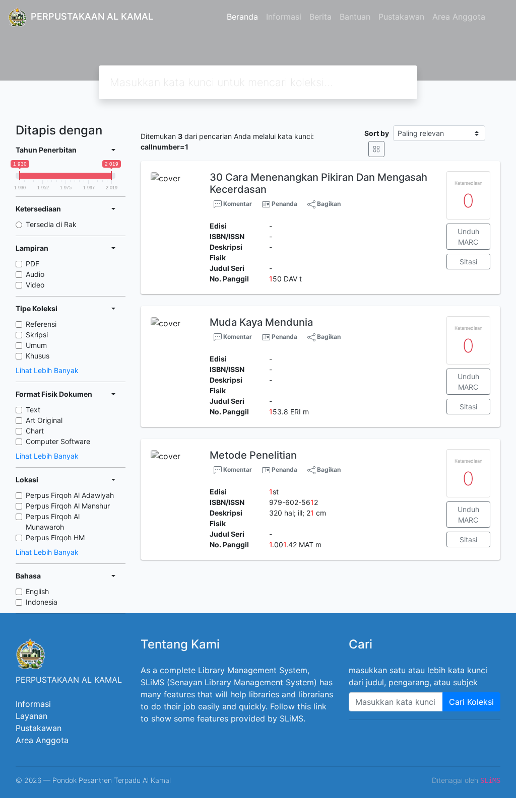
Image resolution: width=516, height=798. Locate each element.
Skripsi (37, 334)
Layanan (31, 716)
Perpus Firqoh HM (55, 537)
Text (33, 409)
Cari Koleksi (471, 702)
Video (35, 284)
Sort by (376, 133)
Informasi (283, 17)
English (37, 591)
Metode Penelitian (253, 455)
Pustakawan (401, 17)
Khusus (37, 355)
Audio (35, 274)
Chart (35, 430)
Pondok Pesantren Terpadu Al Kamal (111, 780)
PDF (32, 263)
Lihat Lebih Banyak (47, 370)
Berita (320, 17)
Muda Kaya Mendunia (261, 322)
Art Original (44, 420)
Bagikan (328, 203)
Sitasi (468, 261)
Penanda (284, 203)
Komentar (237, 203)
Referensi (41, 324)
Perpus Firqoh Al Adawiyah (70, 495)
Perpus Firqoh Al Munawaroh (53, 521)
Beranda (242, 17)
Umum (36, 345)
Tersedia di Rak (51, 224)
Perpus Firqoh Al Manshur (68, 505)
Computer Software (58, 441)
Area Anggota (458, 17)
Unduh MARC (468, 236)
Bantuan (355, 17)
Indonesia (41, 602)
